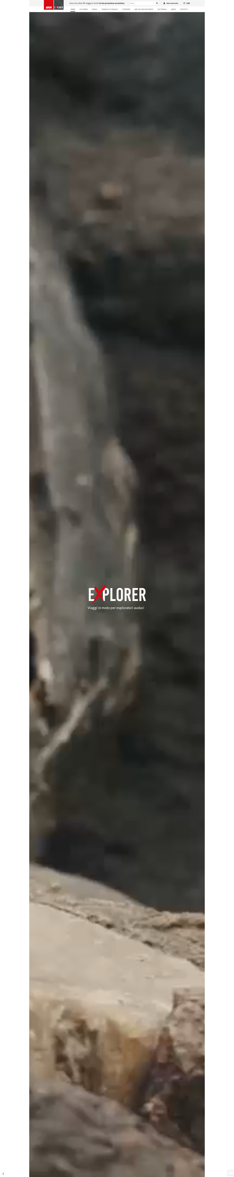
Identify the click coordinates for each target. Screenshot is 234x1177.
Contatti (184, 9)
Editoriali (162, 9)
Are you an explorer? (144, 9)
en (188, 3)
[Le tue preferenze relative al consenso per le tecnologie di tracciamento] (3, 1174)
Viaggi (94, 9)
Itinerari (126, 9)
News (173, 9)
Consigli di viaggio (109, 9)
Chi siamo (84, 9)
